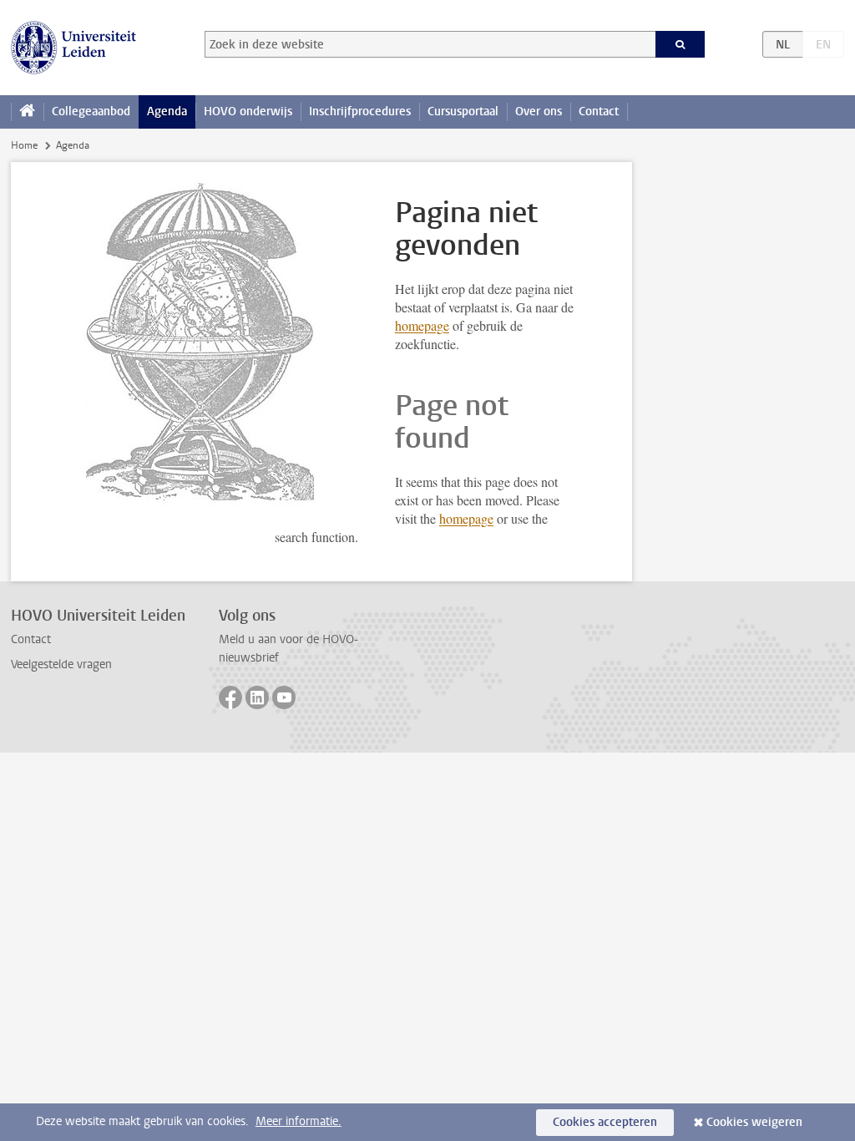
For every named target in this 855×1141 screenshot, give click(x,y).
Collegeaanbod (91, 111)
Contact (599, 111)
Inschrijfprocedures (360, 111)
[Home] (27, 112)
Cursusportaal (463, 111)
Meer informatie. (298, 1121)
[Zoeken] (680, 44)
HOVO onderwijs (248, 111)
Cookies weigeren (754, 1122)
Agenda (167, 111)
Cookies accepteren (605, 1122)
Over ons (538, 111)
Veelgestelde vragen (61, 664)
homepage (422, 325)
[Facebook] (230, 697)
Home (24, 145)
